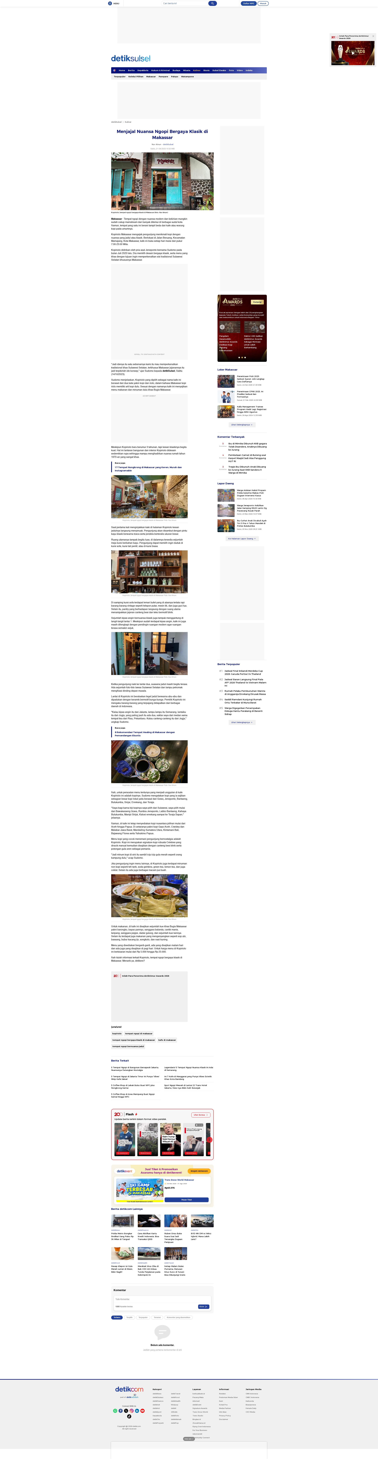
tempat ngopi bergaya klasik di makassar (133, 1040)
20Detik (174, 1412)
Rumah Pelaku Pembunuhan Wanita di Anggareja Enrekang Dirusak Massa (245, 692)
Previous (222, 327)
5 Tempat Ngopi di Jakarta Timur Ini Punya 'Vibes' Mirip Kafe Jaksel (135, 1077)
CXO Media (250, 1412)
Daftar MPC (248, 3)
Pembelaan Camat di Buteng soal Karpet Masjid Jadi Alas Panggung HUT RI (247, 458)
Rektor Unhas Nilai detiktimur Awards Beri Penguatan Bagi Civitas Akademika (229, 340)
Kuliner (197, 70)
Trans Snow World (200, 1412)
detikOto (156, 1419)
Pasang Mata (198, 1397)
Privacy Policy (225, 1416)
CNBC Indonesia (252, 1397)
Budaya (176, 70)
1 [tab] (239, 357)
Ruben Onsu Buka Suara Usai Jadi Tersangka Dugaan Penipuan (173, 1237)
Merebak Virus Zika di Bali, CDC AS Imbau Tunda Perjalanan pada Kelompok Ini (149, 1270)
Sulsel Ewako (219, 70)
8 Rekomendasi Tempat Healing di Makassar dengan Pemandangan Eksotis (145, 734)
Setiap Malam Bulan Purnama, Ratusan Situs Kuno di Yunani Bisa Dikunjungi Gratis (174, 1270)
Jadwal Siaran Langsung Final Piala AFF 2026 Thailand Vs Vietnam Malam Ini (245, 682)
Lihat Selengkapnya (240, 424)
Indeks (249, 70)
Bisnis (206, 70)
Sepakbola (142, 70)
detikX (173, 1408)
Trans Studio (198, 1416)
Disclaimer (223, 1419)
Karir (221, 1401)
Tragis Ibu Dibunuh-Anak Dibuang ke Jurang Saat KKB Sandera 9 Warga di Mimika (247, 469)
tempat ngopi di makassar (138, 1033)
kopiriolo (117, 1033)
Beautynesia (251, 1405)
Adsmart (196, 1401)
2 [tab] (242, 357)
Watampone (187, 76)
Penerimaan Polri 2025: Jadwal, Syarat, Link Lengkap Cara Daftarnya (250, 379)
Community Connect (201, 1438)
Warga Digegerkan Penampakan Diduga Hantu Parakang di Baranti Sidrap (244, 711)
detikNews (157, 1394)
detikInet (156, 1405)
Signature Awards (200, 1408)
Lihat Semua (199, 1115)
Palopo (174, 76)
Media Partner (225, 1408)
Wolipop (174, 1405)
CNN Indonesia (252, 1394)
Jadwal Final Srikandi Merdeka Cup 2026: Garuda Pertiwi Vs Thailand (244, 672)
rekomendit (197, 1434)
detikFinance (158, 1401)
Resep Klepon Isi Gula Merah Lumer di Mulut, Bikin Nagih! (122, 1269)
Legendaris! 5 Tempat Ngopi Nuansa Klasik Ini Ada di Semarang (188, 1068)
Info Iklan (223, 1412)
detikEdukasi (158, 1397)
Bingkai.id (197, 1419)
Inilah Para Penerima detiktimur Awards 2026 (145, 976)
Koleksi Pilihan (135, 76)
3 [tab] (245, 357)
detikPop (175, 1423)
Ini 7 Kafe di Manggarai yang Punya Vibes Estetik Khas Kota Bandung (188, 1077)
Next (262, 327)
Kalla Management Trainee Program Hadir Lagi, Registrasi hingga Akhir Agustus (251, 409)
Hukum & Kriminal (160, 70)
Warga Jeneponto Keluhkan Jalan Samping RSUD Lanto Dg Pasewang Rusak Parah (252, 508)
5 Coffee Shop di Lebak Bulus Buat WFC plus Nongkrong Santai (133, 1086)
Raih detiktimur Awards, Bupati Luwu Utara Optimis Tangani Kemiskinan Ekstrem (254, 342)
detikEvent (197, 1405)
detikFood (175, 1397)
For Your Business (200, 1430)
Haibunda (250, 1401)
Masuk (263, 3)
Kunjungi (257, 302)
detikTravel (175, 1394)
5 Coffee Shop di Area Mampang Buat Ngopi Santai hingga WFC (133, 1095)
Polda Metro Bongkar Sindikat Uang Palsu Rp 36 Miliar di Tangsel (122, 1236)
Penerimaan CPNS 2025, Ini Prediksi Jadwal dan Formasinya (250, 394)
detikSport (157, 1412)
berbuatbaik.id (199, 1394)
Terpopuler (120, 76)
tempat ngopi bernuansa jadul (128, 1046)
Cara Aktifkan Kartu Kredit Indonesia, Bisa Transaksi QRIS (148, 1236)
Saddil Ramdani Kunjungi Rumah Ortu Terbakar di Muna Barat (243, 701)
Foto (231, 70)
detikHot (156, 1408)
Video (240, 70)
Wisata (186, 70)
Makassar (151, 76)
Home (122, 70)
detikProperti (158, 1423)
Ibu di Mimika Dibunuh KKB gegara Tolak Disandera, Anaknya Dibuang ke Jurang (247, 446)
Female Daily (251, 1408)
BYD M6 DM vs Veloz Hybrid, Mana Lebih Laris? (201, 1236)
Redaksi (222, 1394)
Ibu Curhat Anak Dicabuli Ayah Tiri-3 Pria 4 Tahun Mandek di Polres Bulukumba (252, 523)
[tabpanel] (229, 334)
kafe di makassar (167, 1040)
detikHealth (175, 1401)
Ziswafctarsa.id (199, 1423)
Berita (131, 70)
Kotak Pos (223, 1405)
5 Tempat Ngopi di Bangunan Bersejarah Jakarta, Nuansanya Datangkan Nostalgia (135, 1068)
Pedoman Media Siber (228, 1397)
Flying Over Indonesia (202, 1427)
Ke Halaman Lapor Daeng (240, 538)
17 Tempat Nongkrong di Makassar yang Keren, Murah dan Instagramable (148, 469)
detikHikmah (176, 1419)
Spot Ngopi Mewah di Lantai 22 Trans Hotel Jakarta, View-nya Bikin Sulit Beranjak (185, 1086)
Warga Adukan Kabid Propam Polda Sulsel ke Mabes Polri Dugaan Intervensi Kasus (251, 493)
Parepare (163, 76)
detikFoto (175, 1416)
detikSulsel (116, 122)
